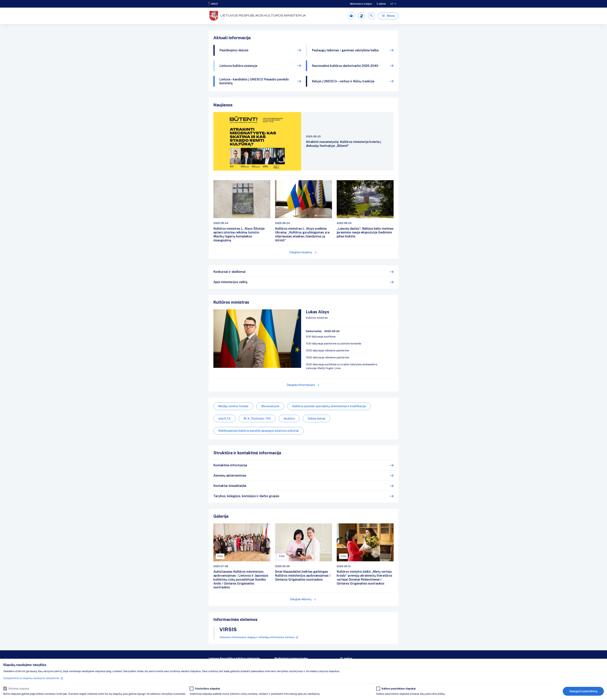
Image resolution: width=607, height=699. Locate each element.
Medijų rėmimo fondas (233, 406)
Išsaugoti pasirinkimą (583, 691)
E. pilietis (381, 4)
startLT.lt (224, 418)
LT (391, 4)
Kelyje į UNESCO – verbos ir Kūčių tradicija (343, 81)
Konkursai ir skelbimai (229, 272)
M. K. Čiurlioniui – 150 (257, 418)
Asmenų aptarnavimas (229, 475)
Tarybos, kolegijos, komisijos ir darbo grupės (246, 496)
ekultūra (289, 418)
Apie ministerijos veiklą (230, 282)
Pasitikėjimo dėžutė (233, 50)
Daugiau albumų (301, 599)
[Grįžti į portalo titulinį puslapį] (213, 4)
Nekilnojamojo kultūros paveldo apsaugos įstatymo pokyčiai (258, 430)
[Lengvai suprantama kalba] (351, 15)
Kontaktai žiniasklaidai (229, 486)
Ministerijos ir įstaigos (361, 4)
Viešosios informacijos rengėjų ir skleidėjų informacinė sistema (256, 637)
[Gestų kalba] (361, 15)
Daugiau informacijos (301, 384)
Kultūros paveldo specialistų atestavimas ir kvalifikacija (329, 406)
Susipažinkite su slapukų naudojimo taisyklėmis (31, 678)
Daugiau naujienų (300, 252)
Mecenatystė (270, 406)
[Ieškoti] (371, 15)
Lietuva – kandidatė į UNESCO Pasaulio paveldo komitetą (254, 81)
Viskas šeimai (316, 418)
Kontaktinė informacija (230, 465)
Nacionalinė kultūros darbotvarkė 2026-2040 (345, 66)
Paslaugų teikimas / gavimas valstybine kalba (345, 50)
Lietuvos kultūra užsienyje (238, 66)
